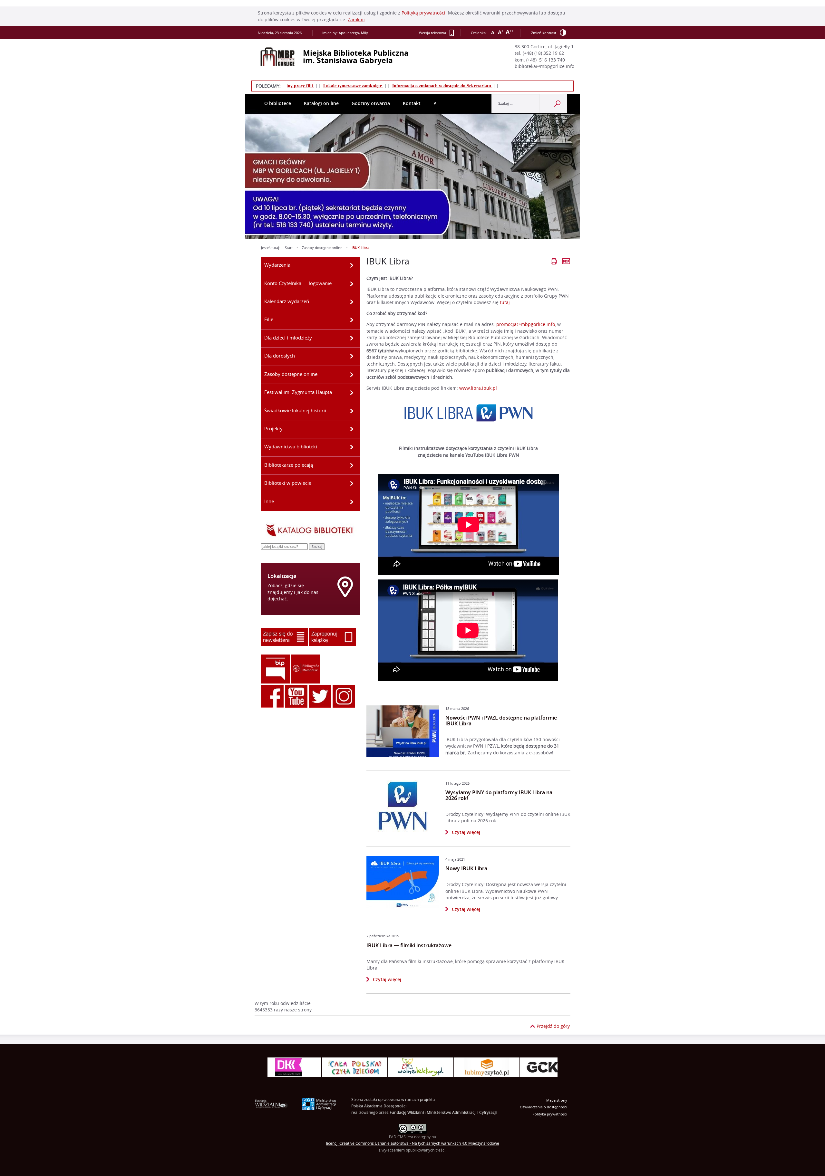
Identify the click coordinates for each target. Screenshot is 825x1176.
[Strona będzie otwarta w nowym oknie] (402, 731)
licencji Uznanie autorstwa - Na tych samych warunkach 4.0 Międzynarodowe (412, 1143)
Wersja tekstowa (432, 33)
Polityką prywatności (423, 13)
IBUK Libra (360, 247)
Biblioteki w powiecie (287, 483)
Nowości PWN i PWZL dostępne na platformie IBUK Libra (501, 721)
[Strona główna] (277, 56)
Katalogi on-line (321, 103)
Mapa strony (556, 1100)
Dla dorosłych (279, 355)
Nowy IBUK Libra (466, 869)
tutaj (505, 302)
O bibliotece (277, 103)
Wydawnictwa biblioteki (290, 446)
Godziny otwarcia (371, 103)
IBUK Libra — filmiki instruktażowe (408, 946)
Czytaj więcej (462, 832)
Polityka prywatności (549, 1114)
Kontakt (412, 103)
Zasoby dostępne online (322, 247)
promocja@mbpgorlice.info (525, 324)
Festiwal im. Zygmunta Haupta (298, 392)
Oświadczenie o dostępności (543, 1107)
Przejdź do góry (553, 1026)
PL (436, 103)
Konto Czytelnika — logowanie (298, 283)
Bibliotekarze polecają (288, 465)
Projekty (273, 428)
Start (289, 247)
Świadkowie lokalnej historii (295, 410)
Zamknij (356, 20)
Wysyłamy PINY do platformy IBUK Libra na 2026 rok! (498, 795)
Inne (269, 501)
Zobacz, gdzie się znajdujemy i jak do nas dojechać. (292, 592)
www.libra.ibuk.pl (478, 388)
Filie (268, 319)
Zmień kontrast (543, 33)
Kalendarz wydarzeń (286, 301)
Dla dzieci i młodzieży (288, 337)
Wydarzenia (277, 265)
